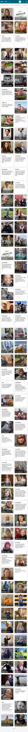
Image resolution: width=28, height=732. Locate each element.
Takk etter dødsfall (15, 5)
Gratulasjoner (5, 5)
